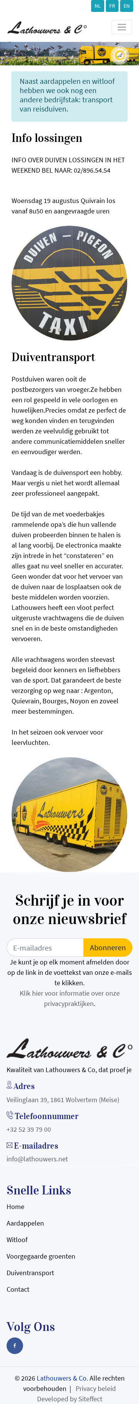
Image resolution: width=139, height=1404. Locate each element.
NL (98, 5)
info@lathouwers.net (37, 1158)
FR (112, 5)
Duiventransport (30, 1272)
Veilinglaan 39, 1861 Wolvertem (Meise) (63, 1099)
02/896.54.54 (92, 170)
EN (127, 5)
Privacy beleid (96, 1388)
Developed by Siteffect (69, 1398)
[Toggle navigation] (122, 27)
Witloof (17, 1239)
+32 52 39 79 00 (29, 1129)
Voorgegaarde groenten (41, 1256)
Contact (18, 1289)
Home (15, 1206)
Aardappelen (25, 1223)
